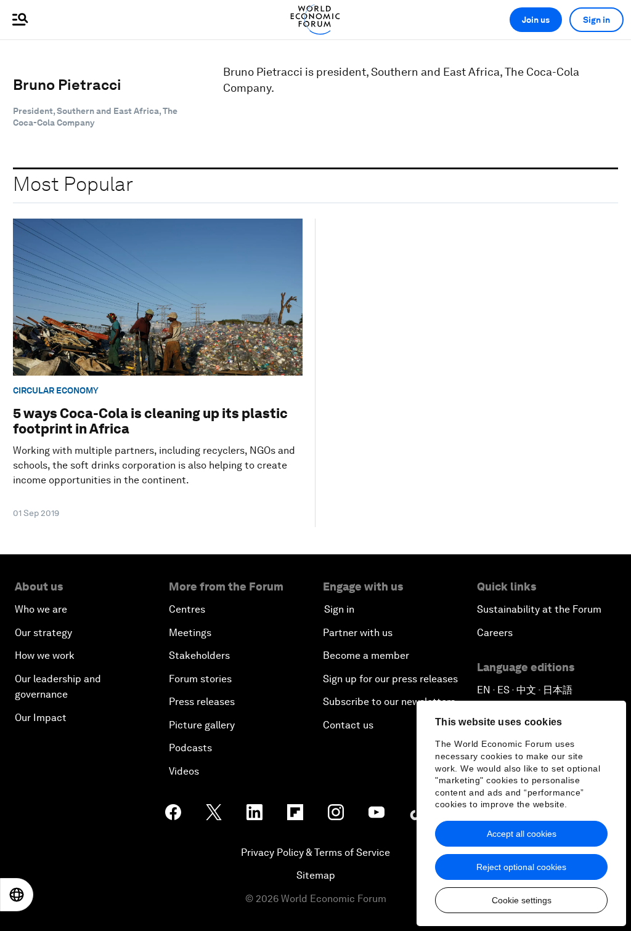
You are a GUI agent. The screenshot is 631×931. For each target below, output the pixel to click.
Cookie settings (522, 900)
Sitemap (315, 875)
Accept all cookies (521, 834)
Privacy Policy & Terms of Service (315, 852)
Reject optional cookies (521, 867)
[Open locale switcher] (17, 895)
